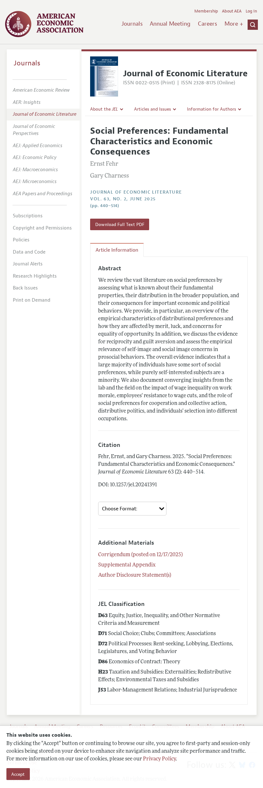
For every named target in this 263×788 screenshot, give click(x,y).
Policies (21, 240)
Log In (251, 11)
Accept (18, 774)
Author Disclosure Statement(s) (134, 575)
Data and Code (29, 252)
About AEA (232, 11)
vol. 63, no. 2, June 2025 (123, 199)
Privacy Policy (159, 759)
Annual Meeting (170, 23)
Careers (207, 23)
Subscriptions (28, 216)
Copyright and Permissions (42, 228)
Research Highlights (35, 276)
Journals (132, 23)
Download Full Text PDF (119, 224)
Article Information (117, 250)
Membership (206, 11)
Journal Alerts (28, 264)
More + (234, 23)
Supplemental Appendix (127, 565)
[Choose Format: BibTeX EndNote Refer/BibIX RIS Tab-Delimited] (132, 509)
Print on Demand (31, 300)
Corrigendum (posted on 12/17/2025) (140, 554)
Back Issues (25, 288)
